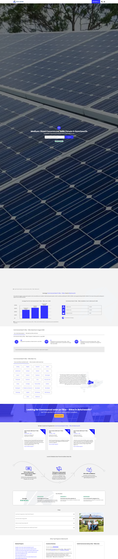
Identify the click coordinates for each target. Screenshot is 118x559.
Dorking (17, 366)
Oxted (27, 396)
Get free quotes (59, 415)
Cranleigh (28, 383)
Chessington (47, 375)
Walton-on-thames (28, 388)
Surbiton (47, 383)
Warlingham (17, 388)
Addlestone (37, 396)
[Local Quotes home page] (18, 1)
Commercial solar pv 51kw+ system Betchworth (26, 552)
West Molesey (47, 392)
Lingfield (27, 392)
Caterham (28, 379)
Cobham (27, 375)
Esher (37, 379)
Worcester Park (47, 379)
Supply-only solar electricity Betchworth (24, 547)
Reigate (27, 366)
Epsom (17, 375)
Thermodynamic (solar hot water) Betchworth (26, 556)
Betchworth (72, 293)
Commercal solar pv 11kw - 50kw (56, 293)
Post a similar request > (29, 446)
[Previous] (23, 438)
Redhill (47, 366)
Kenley (18, 383)
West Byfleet (47, 388)
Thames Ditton (37, 383)
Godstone (37, 375)
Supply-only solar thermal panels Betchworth (25, 548)
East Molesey (37, 392)
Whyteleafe (18, 379)
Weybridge (18, 392)
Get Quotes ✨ (96, 1)
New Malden (37, 388)
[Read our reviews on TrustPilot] (59, 141)
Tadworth (37, 366)
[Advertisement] (59, 277)
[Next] (95, 438)
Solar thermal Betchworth (21, 553)
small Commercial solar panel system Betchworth (26, 550)
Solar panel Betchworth (20, 555)
